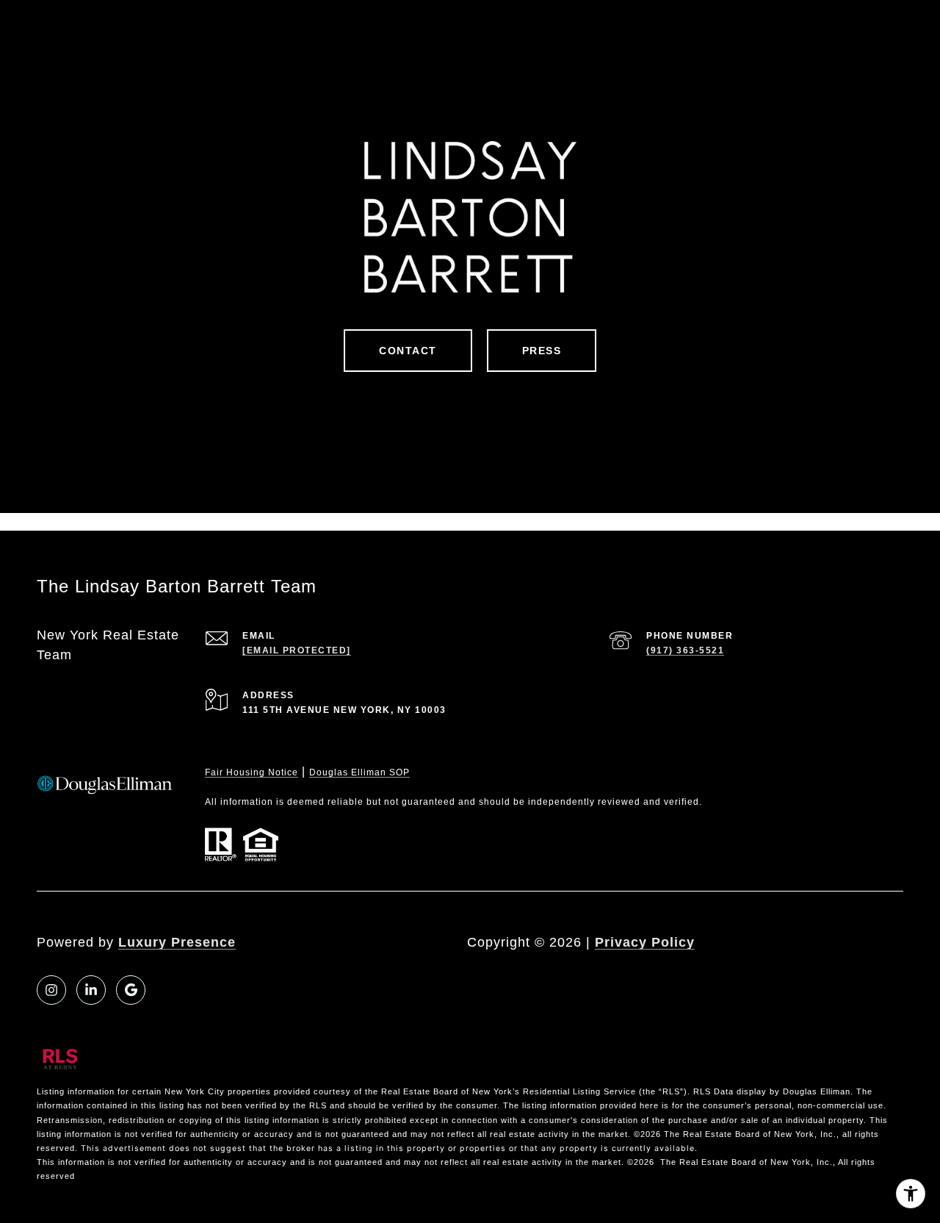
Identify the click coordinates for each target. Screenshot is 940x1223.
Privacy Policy (645, 942)
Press (542, 350)
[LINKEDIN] (91, 990)
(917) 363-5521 (685, 650)
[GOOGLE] (130, 990)
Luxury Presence (177, 942)
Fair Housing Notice (251, 772)
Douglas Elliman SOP (359, 772)
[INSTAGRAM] (51, 990)
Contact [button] (408, 350)
